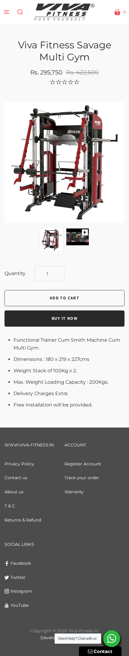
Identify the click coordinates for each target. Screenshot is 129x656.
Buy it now (64, 319)
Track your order (81, 477)
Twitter (18, 577)
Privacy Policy (19, 464)
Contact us (15, 477)
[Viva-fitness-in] (64, 12)
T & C (9, 506)
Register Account (82, 464)
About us (13, 491)
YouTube (19, 605)
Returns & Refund (22, 520)
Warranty (74, 491)
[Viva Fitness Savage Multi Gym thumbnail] (51, 239)
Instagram (21, 591)
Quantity (15, 273)
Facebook (20, 563)
